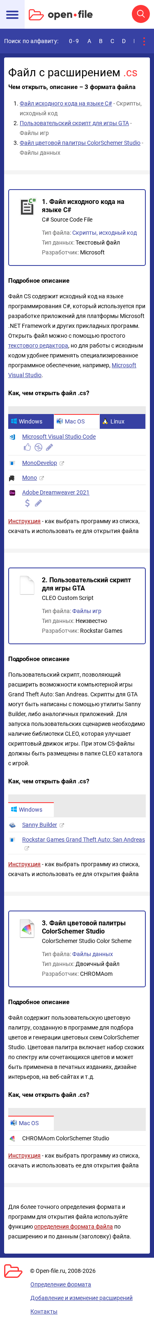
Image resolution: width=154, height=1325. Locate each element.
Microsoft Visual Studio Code (59, 436)
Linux (117, 421)
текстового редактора (38, 345)
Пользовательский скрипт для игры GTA (74, 123)
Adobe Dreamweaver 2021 (56, 492)
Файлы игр (86, 611)
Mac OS (75, 421)
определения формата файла (73, 1226)
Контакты (43, 1311)
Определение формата (60, 1284)
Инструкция (24, 521)
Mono (29, 477)
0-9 (74, 41)
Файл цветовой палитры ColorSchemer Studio (80, 143)
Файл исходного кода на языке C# (66, 103)
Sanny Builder (39, 825)
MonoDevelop (39, 463)
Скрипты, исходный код (104, 232)
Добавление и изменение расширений (81, 1298)
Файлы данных (92, 954)
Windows (30, 421)
